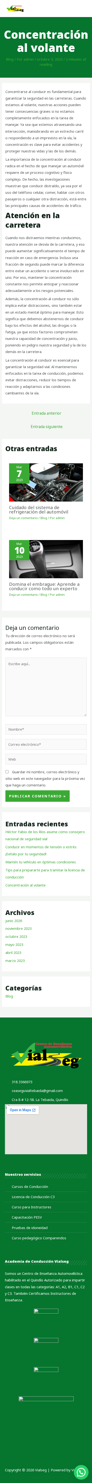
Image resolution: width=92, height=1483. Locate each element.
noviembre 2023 (18, 928)
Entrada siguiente (47, 426)
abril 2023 (13, 952)
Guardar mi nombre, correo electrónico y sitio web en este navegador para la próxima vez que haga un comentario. (45, 778)
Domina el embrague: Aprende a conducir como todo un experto (44, 586)
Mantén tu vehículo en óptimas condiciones (40, 861)
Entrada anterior (46, 413)
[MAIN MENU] (81, 8)
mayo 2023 (14, 944)
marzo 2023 (15, 960)
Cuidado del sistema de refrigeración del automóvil (38, 509)
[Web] (45, 759)
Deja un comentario (23, 518)
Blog (9, 59)
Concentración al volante (25, 885)
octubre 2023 (16, 936)
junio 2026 (13, 920)
